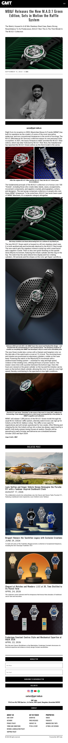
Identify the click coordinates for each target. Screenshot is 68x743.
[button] (63, 4)
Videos (48, 718)
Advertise (32, 718)
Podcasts (49, 720)
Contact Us (32, 723)
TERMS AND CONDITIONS (13, 726)
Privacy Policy (11, 723)
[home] (7, 3)
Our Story (10, 718)
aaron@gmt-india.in (34, 128)
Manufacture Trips (51, 723)
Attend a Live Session (52, 726)
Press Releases (33, 720)
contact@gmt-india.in (34, 696)
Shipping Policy (11, 732)
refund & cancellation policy (16, 729)
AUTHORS (9, 720)
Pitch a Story (33, 726)
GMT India (59, 737)
